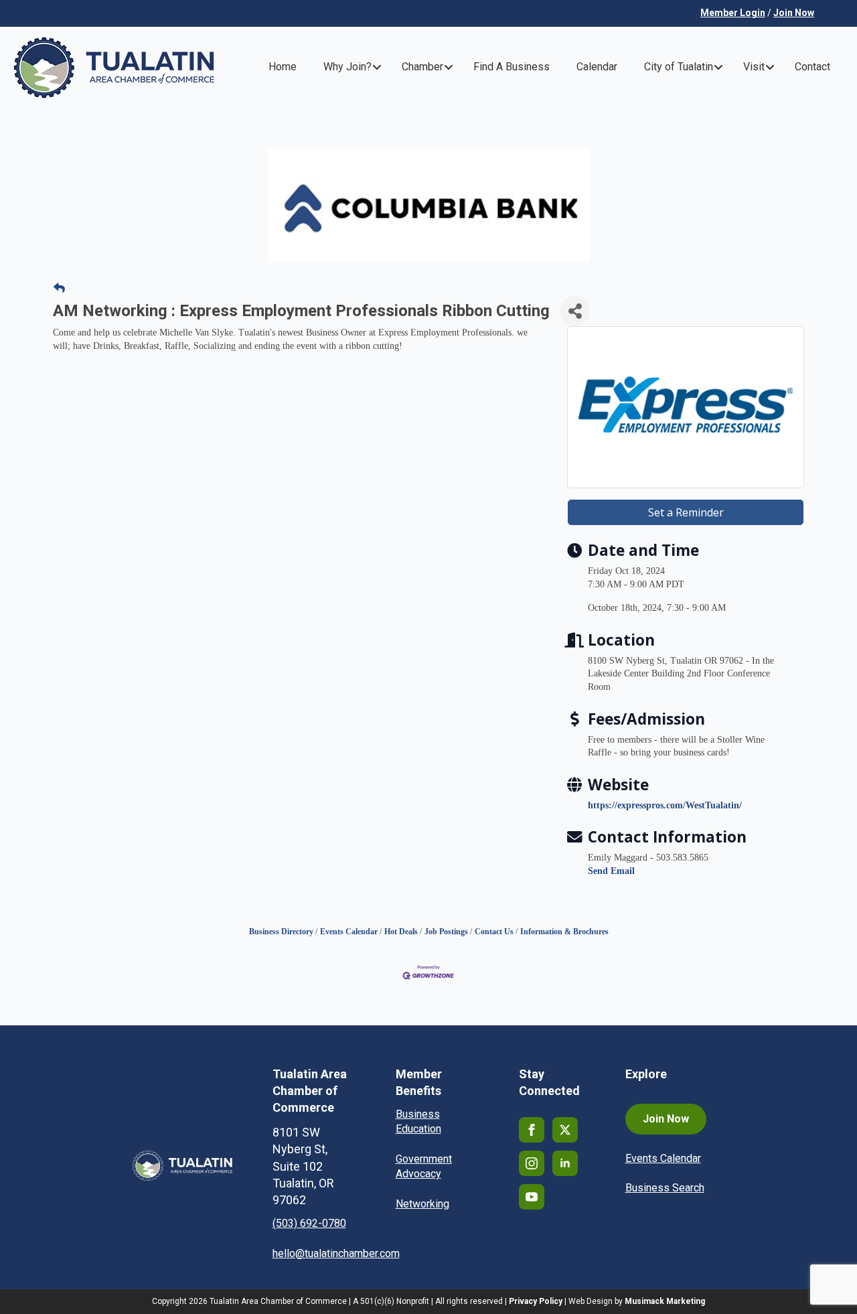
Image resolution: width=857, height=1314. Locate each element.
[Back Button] (59, 289)
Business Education (418, 1121)
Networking (422, 1203)
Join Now (793, 12)
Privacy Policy (535, 1301)
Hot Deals (401, 931)
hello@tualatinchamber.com (336, 1253)
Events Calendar (349, 931)
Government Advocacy (424, 1166)
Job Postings (446, 931)
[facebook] (531, 1130)
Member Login (732, 12)
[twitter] (565, 1130)
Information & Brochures (564, 931)
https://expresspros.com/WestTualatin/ (665, 805)
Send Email (611, 871)
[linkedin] (565, 1163)
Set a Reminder (686, 512)
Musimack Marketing (665, 1301)
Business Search (664, 1187)
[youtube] (531, 1197)
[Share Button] (575, 311)
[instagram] (531, 1163)
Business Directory (281, 931)
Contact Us (494, 931)
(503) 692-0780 (309, 1223)
